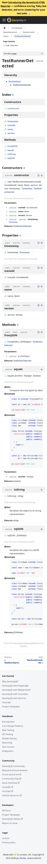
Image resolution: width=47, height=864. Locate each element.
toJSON (10, 158)
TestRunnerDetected (22, 226)
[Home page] (4, 28)
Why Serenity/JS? (10, 681)
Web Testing (8, 730)
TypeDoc (23, 646)
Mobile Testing (9, 738)
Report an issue (9, 823)
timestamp (12, 121)
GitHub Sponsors (10, 795)
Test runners (8, 746)
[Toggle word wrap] (35, 399)
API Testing (7, 734)
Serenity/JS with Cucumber (15, 694)
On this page (10, 53)
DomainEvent (14, 81)
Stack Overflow (9, 782)
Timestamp (27, 188)
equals (10, 150)
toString (11, 154)
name (10, 129)
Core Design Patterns (12, 725)
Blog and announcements (15, 770)
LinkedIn (6, 787)
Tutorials (6, 702)
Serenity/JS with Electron (14, 698)
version (11, 133)
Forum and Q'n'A (10, 774)
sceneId (11, 125)
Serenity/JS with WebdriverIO (16, 689)
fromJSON (12, 146)
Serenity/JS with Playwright (15, 685)
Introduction (8, 721)
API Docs (6, 810)
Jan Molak (21, 858)
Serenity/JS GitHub (11, 818)
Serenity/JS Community (13, 766)
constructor (13, 108)
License (5, 838)
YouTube (6, 791)
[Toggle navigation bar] (4, 20)
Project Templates (11, 706)
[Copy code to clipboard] (39, 399)
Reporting (7, 742)
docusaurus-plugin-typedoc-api (27, 643)
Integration (7, 751)
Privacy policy (8, 842)
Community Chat (10, 778)
